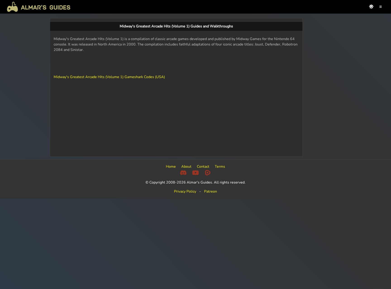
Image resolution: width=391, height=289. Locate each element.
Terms (220, 166)
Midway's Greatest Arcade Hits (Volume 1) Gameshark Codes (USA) (109, 76)
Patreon (210, 191)
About (186, 166)
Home (171, 166)
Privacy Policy (185, 191)
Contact (203, 166)
